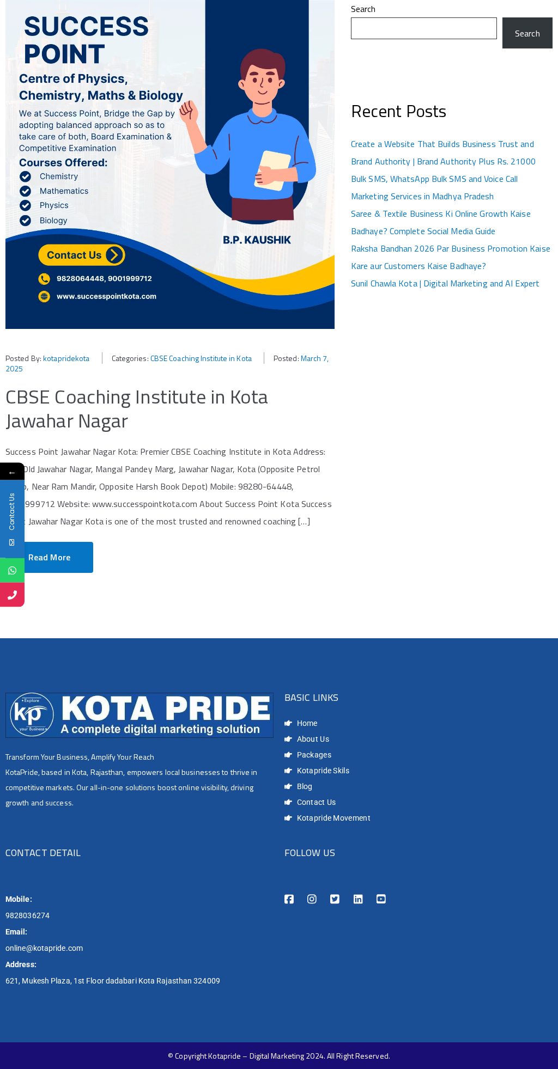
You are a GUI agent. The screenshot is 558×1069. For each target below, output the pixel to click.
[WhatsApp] (12, 570)
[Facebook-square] (289, 899)
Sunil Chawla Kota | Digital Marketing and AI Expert (445, 283)
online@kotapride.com (44, 948)
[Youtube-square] (381, 899)
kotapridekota (66, 358)
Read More (49, 557)
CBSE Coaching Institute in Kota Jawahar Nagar (136, 408)
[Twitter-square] (334, 899)
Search (363, 8)
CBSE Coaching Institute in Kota (201, 358)
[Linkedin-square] (358, 899)
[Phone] (12, 594)
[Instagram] (312, 899)
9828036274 (27, 915)
